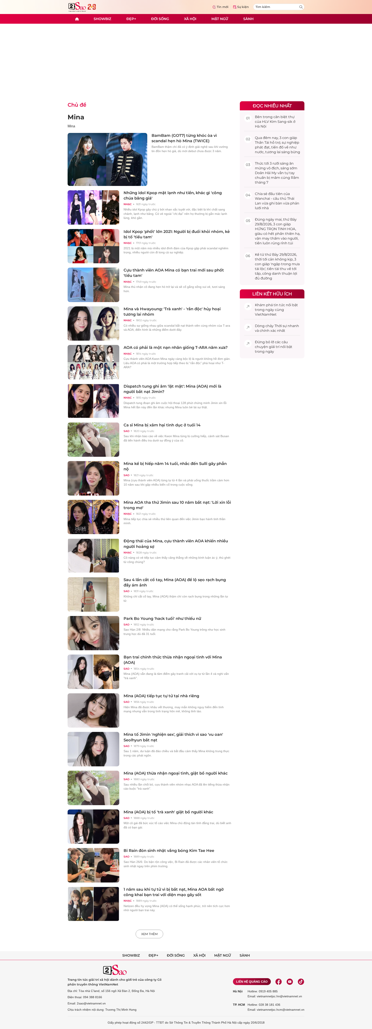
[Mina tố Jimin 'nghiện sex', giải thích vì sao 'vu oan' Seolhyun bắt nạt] (93, 749)
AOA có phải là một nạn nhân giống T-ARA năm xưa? (176, 347)
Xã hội (190, 19)
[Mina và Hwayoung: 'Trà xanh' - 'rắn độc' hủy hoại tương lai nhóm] (93, 323)
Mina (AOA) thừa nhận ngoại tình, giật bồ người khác (176, 773)
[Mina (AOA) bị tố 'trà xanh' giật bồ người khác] (93, 826)
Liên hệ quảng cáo (252, 981)
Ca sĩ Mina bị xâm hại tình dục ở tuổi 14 (162, 425)
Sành (248, 19)
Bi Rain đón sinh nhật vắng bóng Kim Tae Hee (169, 850)
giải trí (274, 347)
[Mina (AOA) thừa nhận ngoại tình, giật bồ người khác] (93, 788)
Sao (126, 431)
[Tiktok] (301, 981)
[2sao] (77, 19)
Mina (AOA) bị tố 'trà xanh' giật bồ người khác (168, 812)
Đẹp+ (131, 19)
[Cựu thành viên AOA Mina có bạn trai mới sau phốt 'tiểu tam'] (93, 285)
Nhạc (128, 204)
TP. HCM (239, 1004)
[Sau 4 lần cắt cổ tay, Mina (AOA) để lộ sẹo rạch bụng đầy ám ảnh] (93, 594)
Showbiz (102, 19)
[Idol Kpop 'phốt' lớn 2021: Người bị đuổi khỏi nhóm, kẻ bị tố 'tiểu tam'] (93, 246)
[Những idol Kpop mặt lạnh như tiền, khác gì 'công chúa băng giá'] (93, 207)
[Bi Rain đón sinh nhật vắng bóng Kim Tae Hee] (93, 865)
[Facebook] (278, 981)
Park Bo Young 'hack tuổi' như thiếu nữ (162, 618)
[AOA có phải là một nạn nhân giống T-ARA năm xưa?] (93, 362)
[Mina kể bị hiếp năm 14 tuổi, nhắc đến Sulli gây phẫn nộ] (93, 478)
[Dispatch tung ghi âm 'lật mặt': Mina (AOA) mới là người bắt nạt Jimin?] (93, 401)
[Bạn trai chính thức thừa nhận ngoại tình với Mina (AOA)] (93, 672)
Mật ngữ (219, 19)
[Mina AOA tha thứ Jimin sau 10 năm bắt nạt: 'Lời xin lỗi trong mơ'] (93, 517)
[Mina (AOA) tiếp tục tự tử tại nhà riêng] (93, 710)
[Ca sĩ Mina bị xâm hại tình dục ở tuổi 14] (93, 440)
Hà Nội (238, 991)
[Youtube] (289, 981)
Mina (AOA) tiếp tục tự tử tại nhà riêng (161, 696)
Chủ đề (77, 105)
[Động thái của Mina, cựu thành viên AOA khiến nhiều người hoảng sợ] (93, 555)
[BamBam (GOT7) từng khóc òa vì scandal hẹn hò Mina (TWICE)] (107, 159)
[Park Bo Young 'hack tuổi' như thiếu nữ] (93, 633)
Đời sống (160, 19)
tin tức (279, 305)
